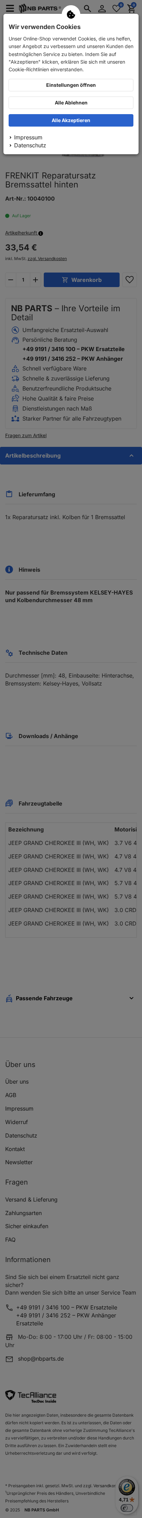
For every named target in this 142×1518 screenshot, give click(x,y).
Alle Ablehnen (71, 102)
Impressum (28, 137)
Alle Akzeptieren (71, 120)
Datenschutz (30, 145)
